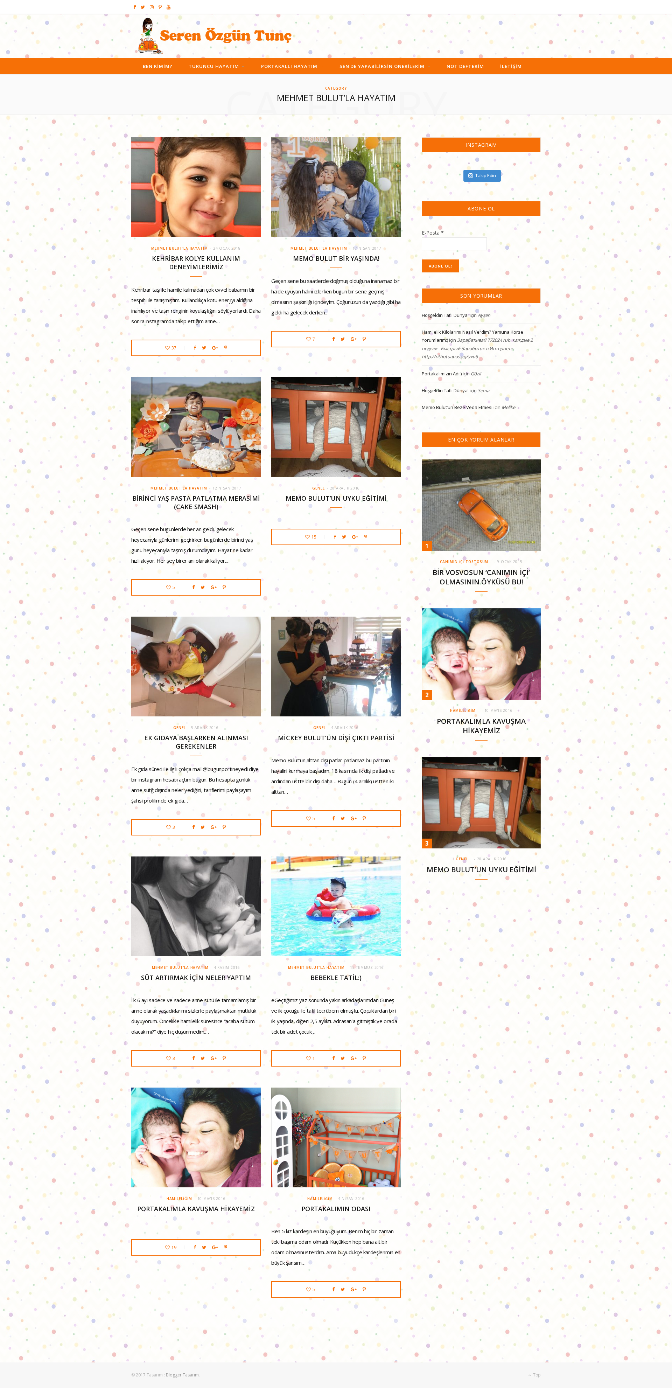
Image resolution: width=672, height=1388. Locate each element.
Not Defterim (465, 66)
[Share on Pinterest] (225, 348)
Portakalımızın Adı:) (442, 373)
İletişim (511, 66)
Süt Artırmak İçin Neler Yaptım (196, 977)
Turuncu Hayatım (214, 66)
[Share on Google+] (215, 348)
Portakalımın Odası (336, 1209)
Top (536, 1375)
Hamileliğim (179, 1198)
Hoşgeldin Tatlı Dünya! (445, 315)
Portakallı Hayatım (289, 66)
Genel (318, 488)
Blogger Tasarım (182, 1375)
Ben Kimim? (158, 66)
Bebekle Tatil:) (336, 977)
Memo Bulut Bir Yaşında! (336, 258)
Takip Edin (485, 175)
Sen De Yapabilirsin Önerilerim (382, 66)
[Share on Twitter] (204, 348)
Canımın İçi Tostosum (464, 561)
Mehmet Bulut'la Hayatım (179, 248)
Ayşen (484, 315)
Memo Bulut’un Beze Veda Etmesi (457, 407)
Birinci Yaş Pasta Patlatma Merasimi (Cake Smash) (196, 502)
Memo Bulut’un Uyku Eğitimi (336, 498)
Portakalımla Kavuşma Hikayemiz (196, 1209)
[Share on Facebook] (195, 348)
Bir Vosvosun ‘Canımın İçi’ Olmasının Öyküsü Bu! (481, 577)
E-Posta (433, 232)
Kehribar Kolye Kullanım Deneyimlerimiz (196, 262)
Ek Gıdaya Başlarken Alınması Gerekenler (196, 742)
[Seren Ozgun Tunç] (214, 36)
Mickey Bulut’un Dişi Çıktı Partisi (336, 738)
